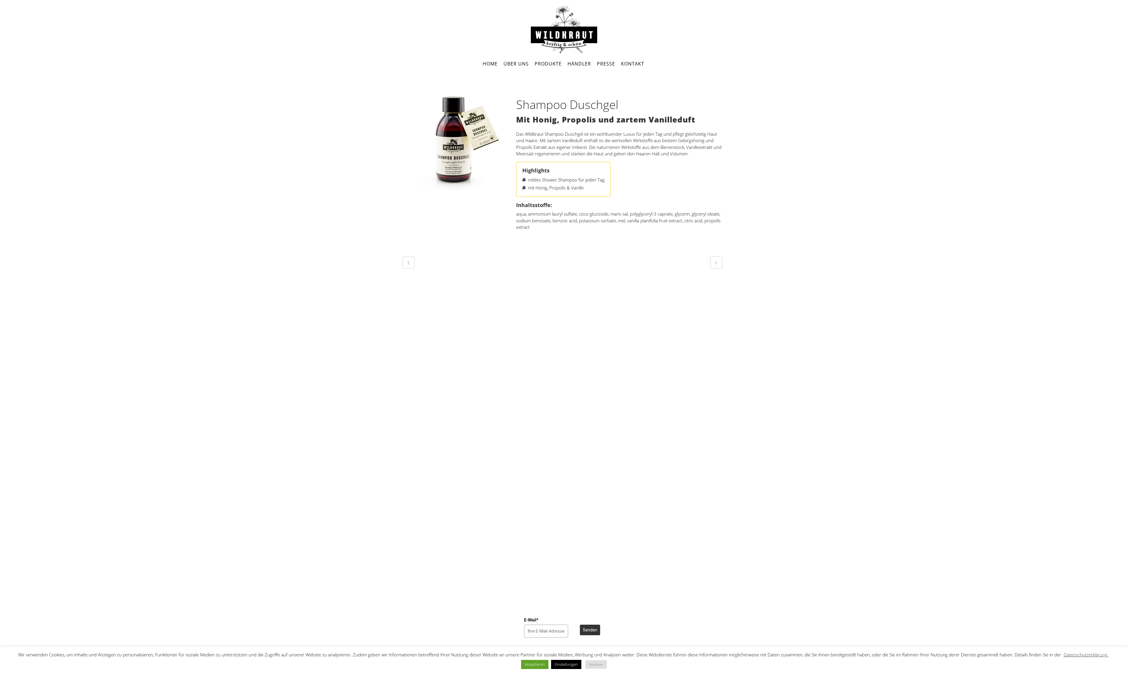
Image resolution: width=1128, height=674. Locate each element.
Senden (590, 630)
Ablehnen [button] (596, 664)
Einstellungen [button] (566, 664)
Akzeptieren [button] (535, 664)
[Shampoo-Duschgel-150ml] (453, 141)
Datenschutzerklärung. (1086, 655)
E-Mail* (531, 620)
